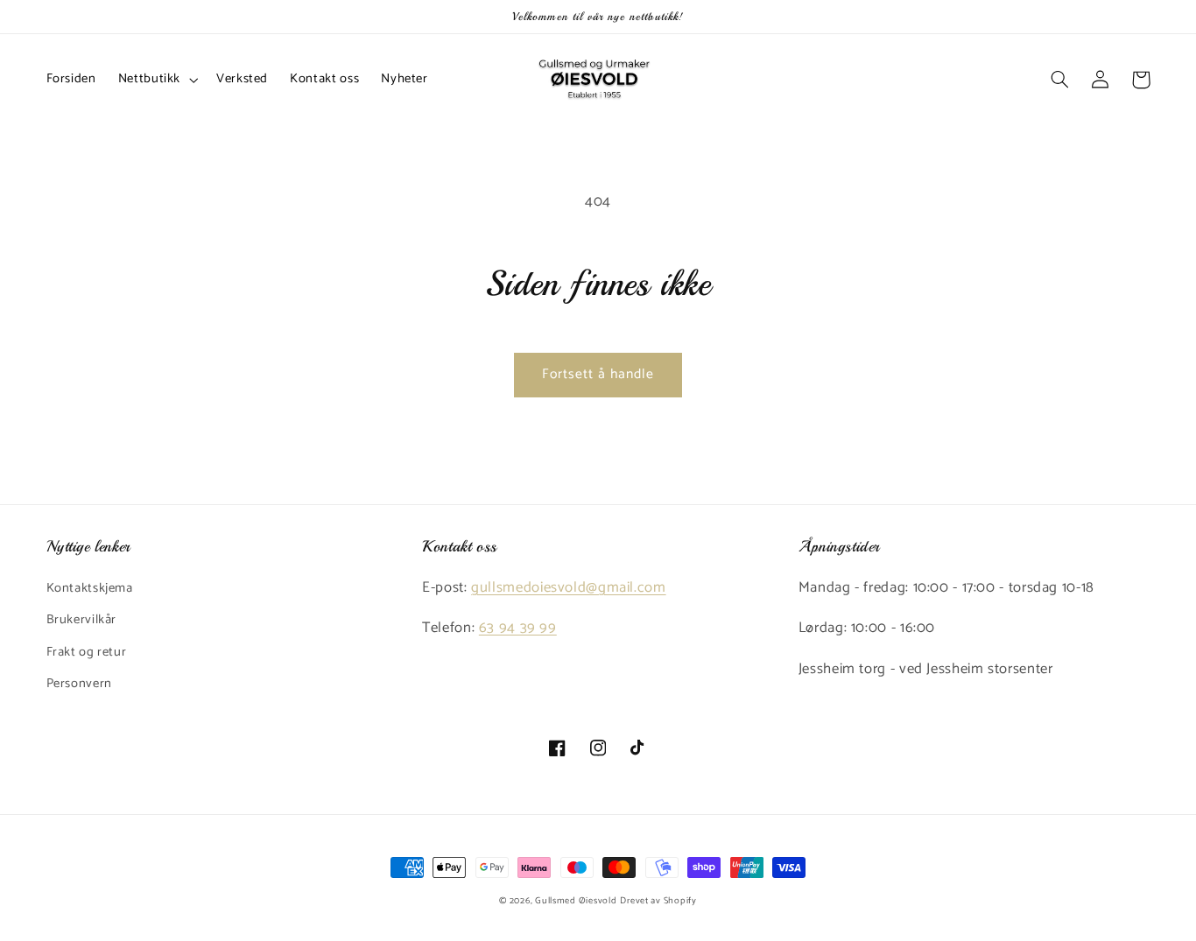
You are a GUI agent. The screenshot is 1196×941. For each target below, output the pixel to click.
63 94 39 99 (518, 628)
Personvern (79, 683)
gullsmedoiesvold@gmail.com (568, 588)
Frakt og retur (86, 652)
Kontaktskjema (89, 588)
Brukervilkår (81, 619)
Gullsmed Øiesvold (576, 901)
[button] (156, 79)
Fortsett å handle (598, 374)
